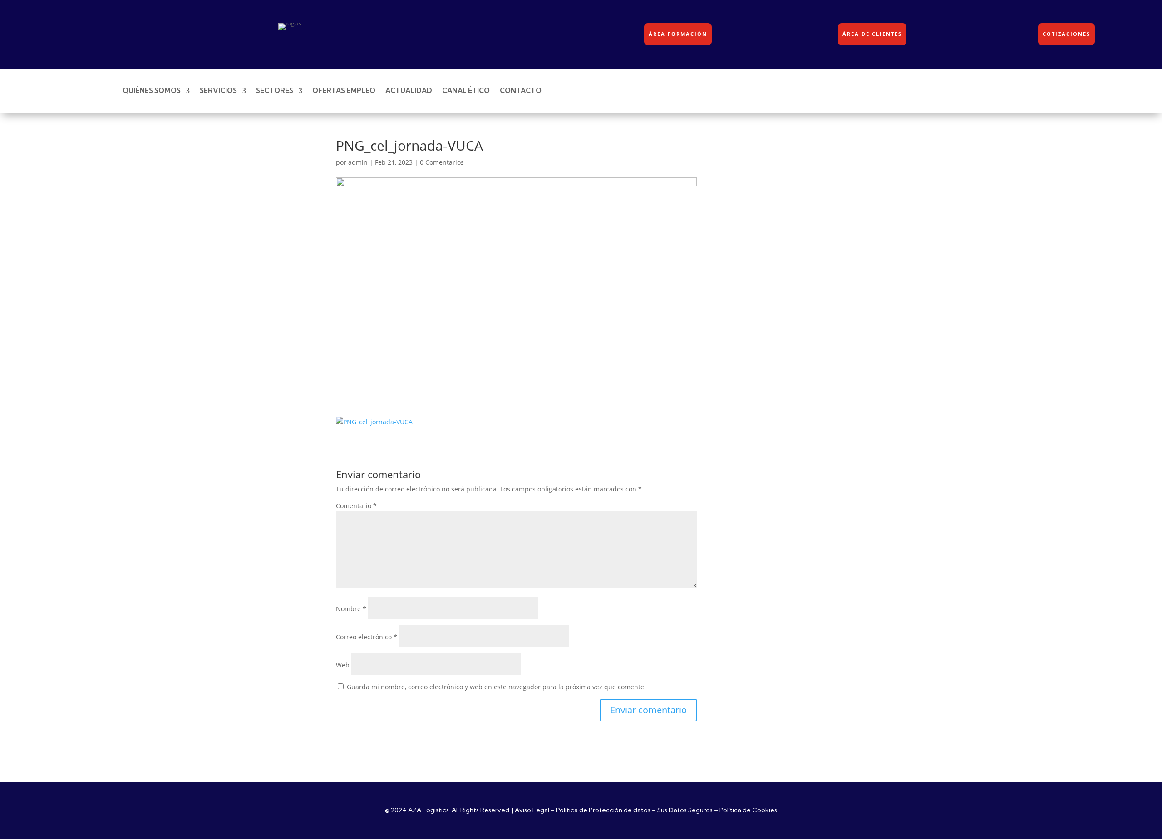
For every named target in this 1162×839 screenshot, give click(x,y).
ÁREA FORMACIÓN (678, 33)
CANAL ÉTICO (466, 90)
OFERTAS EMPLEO (343, 90)
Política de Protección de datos (603, 810)
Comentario (356, 505)
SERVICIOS (218, 90)
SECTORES (274, 90)
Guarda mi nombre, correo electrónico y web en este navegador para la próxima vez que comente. (496, 686)
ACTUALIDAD (408, 90)
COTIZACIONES (1066, 33)
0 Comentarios (442, 162)
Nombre (351, 608)
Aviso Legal (532, 810)
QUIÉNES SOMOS (152, 90)
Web (343, 665)
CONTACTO (521, 90)
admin (358, 162)
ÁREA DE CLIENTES (872, 33)
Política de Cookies (748, 810)
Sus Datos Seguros (685, 810)
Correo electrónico (366, 637)
